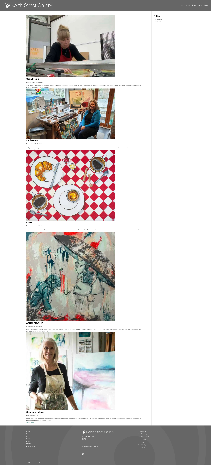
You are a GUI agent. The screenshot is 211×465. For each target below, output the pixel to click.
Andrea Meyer (31, 326)
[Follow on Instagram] (83, 454)
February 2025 (158, 19)
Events (194, 5)
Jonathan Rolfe (32, 225)
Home (28, 431)
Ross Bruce (31, 415)
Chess (29, 222)
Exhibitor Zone (181, 462)
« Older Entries (30, 422)
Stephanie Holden (35, 412)
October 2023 (157, 21)
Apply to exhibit (30, 446)
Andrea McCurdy (34, 323)
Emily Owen (32, 140)
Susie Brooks (32, 79)
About (200, 5)
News (182, 5)
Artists (188, 5)
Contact (206, 5)
